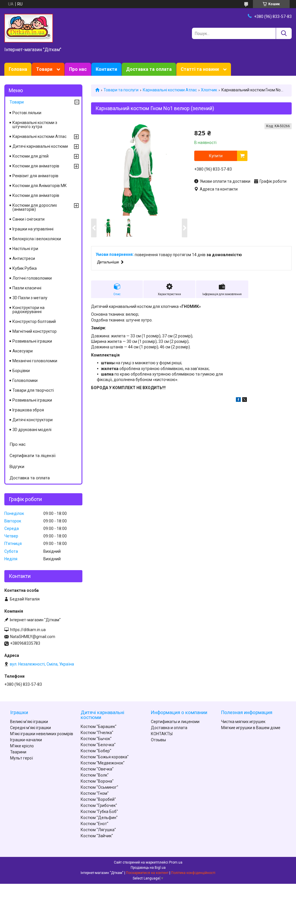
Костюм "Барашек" (98, 726)
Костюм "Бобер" (96, 750)
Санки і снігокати (28, 219)
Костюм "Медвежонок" (103, 763)
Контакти (106, 69)
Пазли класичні (26, 288)
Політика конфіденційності (193, 873)
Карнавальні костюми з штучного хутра (34, 124)
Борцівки (21, 370)
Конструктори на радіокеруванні (28, 309)
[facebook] (238, 400)
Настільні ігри (25, 248)
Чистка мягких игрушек (243, 721)
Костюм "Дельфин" (99, 817)
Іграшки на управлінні (32, 229)
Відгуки (17, 466)
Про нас (78, 69)
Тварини (18, 752)
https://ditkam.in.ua (28, 629)
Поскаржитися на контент (147, 873)
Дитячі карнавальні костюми (40, 146)
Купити (216, 156)
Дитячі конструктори (32, 419)
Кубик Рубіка (24, 268)
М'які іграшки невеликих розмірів (41, 733)
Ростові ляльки (26, 112)
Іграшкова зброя (28, 410)
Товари (44, 69)
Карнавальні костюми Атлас (170, 90)
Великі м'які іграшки (29, 721)
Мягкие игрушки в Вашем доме (250, 727)
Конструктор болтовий (34, 321)
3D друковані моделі (31, 429)
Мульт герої (21, 758)
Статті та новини (200, 69)
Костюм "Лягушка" (98, 829)
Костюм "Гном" (95, 793)
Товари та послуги (120, 90)
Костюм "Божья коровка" (105, 757)
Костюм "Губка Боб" (99, 811)
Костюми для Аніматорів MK (39, 185)
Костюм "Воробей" (98, 799)
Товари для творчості (33, 390)
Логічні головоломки (32, 278)
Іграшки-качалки (26, 740)
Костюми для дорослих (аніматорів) (34, 207)
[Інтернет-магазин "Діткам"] (28, 27)
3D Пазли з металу (29, 297)
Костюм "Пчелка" (97, 732)
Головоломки (25, 380)
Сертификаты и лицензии (175, 721)
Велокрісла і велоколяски (36, 238)
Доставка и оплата (169, 727)
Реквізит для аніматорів (35, 175)
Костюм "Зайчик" (97, 835)
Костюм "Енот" (94, 823)
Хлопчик (209, 90)
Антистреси (23, 258)
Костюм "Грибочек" (99, 805)
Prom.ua (175, 862)
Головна (18, 69)
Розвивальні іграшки (32, 341)
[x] (244, 400)
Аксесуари (22, 351)
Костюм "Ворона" (97, 781)
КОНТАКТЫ (162, 733)
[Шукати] (284, 33)
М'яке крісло (22, 746)
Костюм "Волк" (95, 775)
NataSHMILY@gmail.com (32, 636)
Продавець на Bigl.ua (148, 868)
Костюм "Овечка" (97, 769)
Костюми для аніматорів (35, 166)
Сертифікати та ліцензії (33, 455)
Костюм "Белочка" (98, 744)
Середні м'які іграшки (30, 727)
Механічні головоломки (34, 360)
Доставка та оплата (149, 69)
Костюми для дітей (30, 156)
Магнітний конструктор (34, 331)
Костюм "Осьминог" (99, 787)
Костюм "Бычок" (96, 738)
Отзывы (158, 740)
